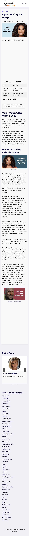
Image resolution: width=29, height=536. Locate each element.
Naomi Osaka (6, 504)
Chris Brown (5, 431)
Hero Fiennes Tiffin (7, 487)
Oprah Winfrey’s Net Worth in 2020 (12, 104)
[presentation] (14, 363)
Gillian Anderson (6, 517)
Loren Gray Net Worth (10, 373)
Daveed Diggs (6, 439)
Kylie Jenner (5, 413)
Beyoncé (4, 467)
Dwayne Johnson (7, 459)
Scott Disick (5, 515)
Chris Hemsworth (7, 434)
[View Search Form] (26, 3)
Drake (3, 497)
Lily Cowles (5, 494)
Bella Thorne (5, 408)
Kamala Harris (6, 510)
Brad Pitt (4, 416)
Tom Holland (5, 520)
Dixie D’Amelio (6, 446)
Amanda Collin (6, 401)
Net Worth (5, 11)
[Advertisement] (14, 60)
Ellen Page (5, 461)
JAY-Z (3, 479)
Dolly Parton (5, 454)
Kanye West (5, 396)
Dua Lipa (4, 456)
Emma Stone (5, 474)
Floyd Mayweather (7, 477)
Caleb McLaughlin (7, 421)
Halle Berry (5, 484)
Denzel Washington (7, 444)
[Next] (25, 370)
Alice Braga (5, 398)
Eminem (4, 472)
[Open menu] (22, 3)
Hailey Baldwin (6, 482)
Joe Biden (5, 492)
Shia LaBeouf (6, 512)
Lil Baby (4, 507)
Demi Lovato (5, 441)
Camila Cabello (6, 426)
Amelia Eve (5, 403)
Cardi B (4, 411)
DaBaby (4, 436)
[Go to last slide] (4, 370)
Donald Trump (6, 449)
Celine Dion (5, 429)
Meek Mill (4, 499)
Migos (3, 502)
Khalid (3, 464)
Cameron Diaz (6, 424)
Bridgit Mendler (6, 418)
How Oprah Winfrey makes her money (13, 106)
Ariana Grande (6, 406)
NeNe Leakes (6, 489)
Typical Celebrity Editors (9, 21)
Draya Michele (6, 451)
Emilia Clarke (5, 469)
